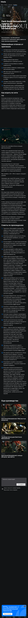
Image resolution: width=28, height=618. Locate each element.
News (5, 4)
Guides (15, 4)
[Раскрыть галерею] (14, 136)
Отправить (21, 484)
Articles (10, 4)
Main (2, 4)
